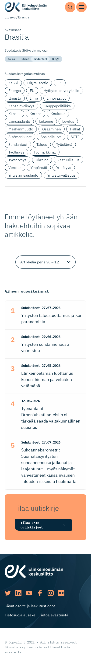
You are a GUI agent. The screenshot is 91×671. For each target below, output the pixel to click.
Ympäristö (39, 167)
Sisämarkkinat (20, 136)
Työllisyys (16, 152)
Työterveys (17, 159)
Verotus (14, 167)
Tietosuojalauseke (20, 615)
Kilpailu (14, 113)
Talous (41, 144)
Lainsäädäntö (19, 121)
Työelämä (64, 144)
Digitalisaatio (37, 82)
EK (59, 82)
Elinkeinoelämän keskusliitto (26, 7)
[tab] (11, 59)
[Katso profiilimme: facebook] (40, 593)
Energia (14, 90)
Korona (36, 113)
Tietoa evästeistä (53, 615)
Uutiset (24, 59)
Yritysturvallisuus (61, 175)
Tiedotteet (40, 59)
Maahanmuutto (20, 129)
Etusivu (10, 17)
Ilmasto (14, 98)
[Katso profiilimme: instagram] (50, 593)
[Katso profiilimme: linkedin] (18, 593)
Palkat (75, 129)
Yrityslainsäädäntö (23, 175)
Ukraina (42, 159)
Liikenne (46, 121)
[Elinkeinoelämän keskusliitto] (34, 571)
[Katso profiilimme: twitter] (7, 593)
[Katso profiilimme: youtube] (29, 593)
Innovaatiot (56, 98)
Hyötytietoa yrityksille (61, 90)
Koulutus (58, 113)
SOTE (75, 136)
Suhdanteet (17, 144)
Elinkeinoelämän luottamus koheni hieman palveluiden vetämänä (47, 379)
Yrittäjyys (63, 167)
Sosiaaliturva (51, 136)
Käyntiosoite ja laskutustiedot (30, 606)
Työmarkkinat (45, 152)
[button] (70, 7)
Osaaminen (51, 129)
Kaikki (11, 59)
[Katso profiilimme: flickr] (61, 593)
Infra (34, 98)
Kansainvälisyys (21, 106)
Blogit (55, 59)
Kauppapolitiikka (57, 106)
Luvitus (68, 121)
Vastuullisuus (68, 159)
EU (32, 90)
